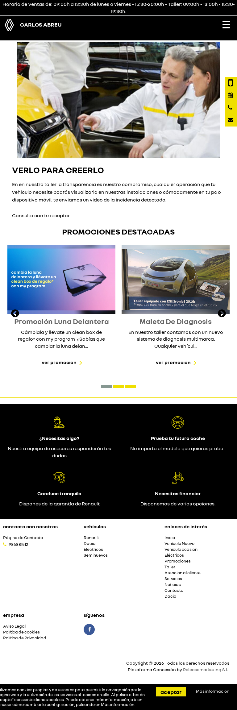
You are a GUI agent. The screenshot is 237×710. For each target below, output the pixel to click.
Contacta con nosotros (30, 526)
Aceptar (170, 691)
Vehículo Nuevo (179, 543)
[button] (107, 386)
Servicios (173, 578)
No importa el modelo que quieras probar (177, 448)
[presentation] (15, 314)
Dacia (90, 543)
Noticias (172, 584)
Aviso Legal (14, 626)
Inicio (169, 537)
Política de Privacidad (24, 638)
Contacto (173, 590)
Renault (91, 537)
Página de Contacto (23, 537)
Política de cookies (21, 632)
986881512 (18, 544)
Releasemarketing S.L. (206, 669)
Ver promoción (59, 362)
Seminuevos (96, 555)
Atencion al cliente (182, 573)
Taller (169, 567)
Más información (117, 704)
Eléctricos (93, 549)
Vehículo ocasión (181, 549)
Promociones (177, 561)
